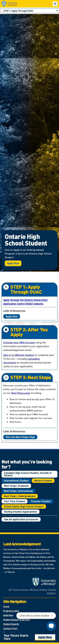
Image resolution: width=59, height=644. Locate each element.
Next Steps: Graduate (16, 485)
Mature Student (43, 480)
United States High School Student (24, 506)
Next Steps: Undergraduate (19, 496)
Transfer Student (41, 501)
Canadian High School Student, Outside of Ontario (28, 474)
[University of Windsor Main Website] (44, 582)
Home (6, 606)
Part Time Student (14, 501)
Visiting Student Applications (20, 511)
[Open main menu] (55, 3)
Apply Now (13, 263)
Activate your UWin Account (19, 342)
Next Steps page (20, 393)
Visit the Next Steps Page (20, 437)
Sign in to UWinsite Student (18, 355)
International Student (16, 480)
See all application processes (21, 519)
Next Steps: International (18, 491)
